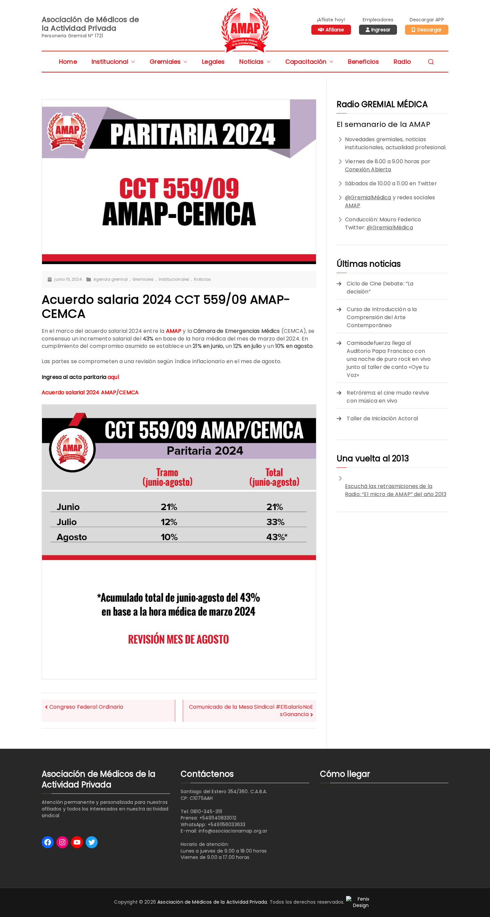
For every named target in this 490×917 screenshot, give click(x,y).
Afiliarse (335, 29)
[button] (131, 61)
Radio (402, 61)
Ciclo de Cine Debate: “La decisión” (380, 287)
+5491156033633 (226, 824)
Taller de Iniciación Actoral (382, 418)
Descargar (429, 29)
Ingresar (380, 29)
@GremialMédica (368, 197)
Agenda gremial (110, 279)
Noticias (251, 61)
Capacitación (306, 61)
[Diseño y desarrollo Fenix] (361, 902)
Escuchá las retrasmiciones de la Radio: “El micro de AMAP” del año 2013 (395, 490)
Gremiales (165, 61)
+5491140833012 (217, 818)
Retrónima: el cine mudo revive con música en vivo (388, 397)
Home (68, 61)
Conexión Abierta (368, 169)
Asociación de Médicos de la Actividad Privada (212, 902)
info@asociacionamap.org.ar (233, 831)
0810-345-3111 (206, 811)
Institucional (110, 61)
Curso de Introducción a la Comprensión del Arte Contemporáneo (382, 317)
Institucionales (174, 279)
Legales (213, 61)
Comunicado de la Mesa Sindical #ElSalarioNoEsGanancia (251, 710)
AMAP (353, 205)
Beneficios (363, 61)
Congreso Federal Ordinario (86, 707)
